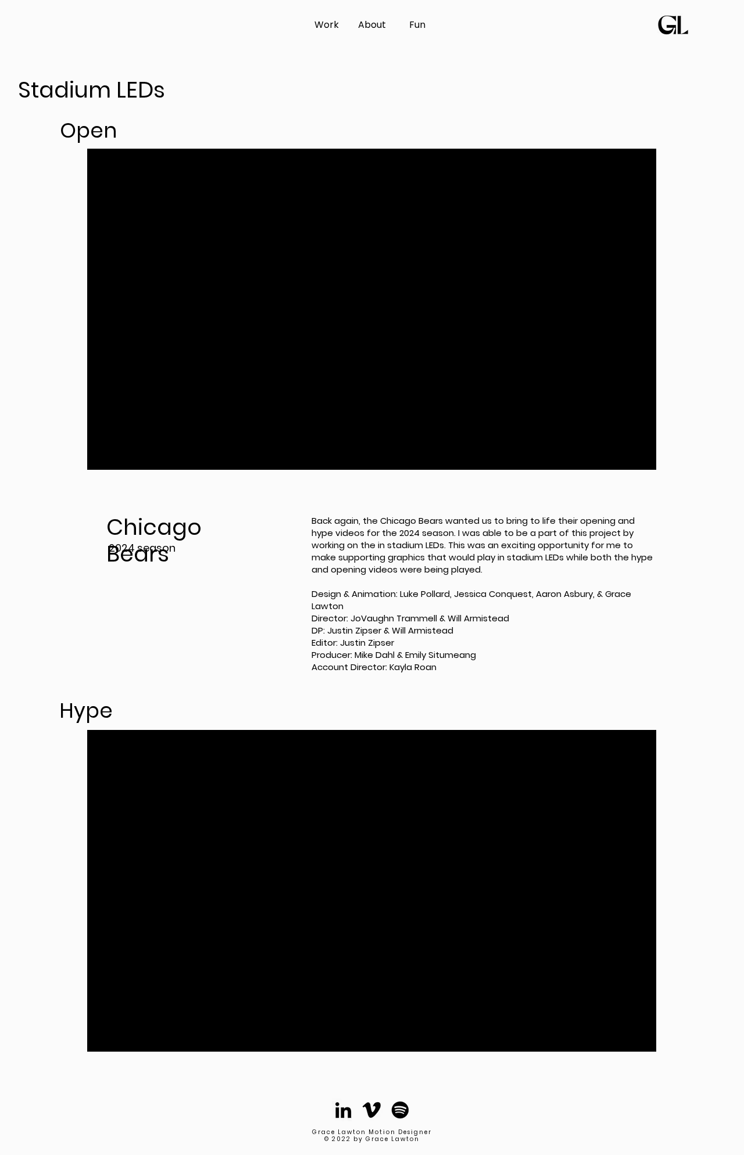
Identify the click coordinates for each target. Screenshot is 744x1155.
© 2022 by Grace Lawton (372, 1139)
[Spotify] (400, 1110)
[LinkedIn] (343, 1110)
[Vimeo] (371, 1110)
